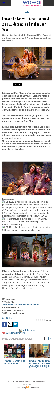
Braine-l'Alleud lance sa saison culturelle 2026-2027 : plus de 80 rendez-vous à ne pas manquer (40, 363)
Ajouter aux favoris (15, 333)
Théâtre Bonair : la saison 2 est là (14, 362)
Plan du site (20, 387)
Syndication (34, 387)
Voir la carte (29, 330)
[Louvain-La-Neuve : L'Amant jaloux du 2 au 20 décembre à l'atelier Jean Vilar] (27, 48)
